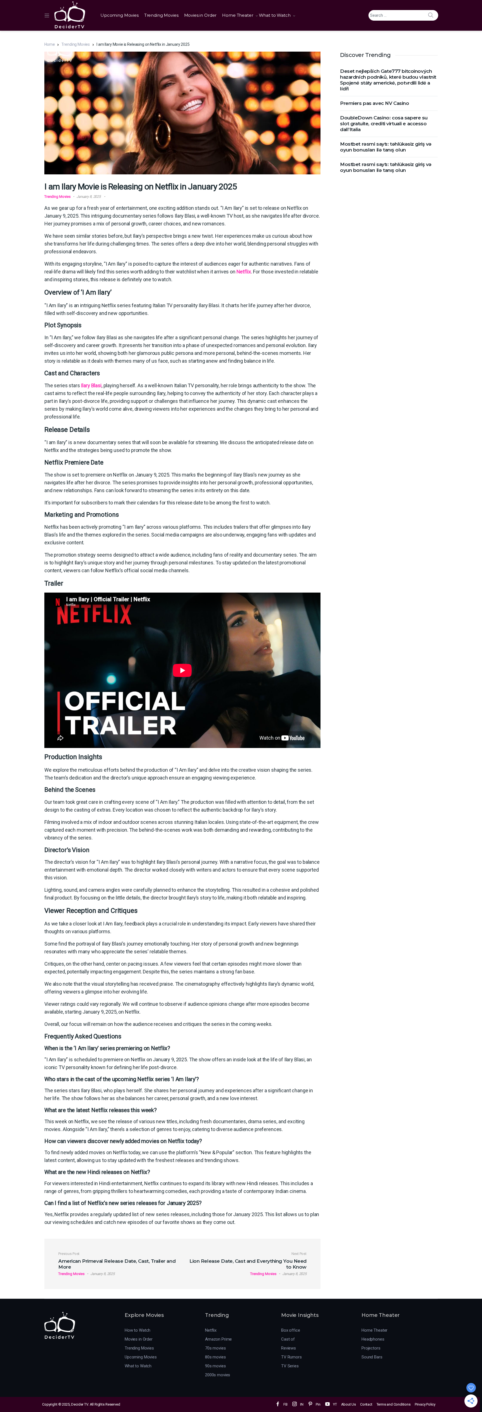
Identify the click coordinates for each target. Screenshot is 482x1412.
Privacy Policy (425, 1404)
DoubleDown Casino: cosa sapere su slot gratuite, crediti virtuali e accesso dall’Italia (384, 123)
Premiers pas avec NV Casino (374, 103)
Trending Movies (161, 15)
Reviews (288, 1348)
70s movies (215, 1348)
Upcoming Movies (119, 15)
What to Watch (275, 15)
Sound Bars (372, 1357)
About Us (348, 1404)
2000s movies (217, 1374)
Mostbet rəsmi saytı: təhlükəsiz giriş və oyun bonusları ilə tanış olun (386, 147)
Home (49, 44)
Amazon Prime (218, 1339)
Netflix (244, 272)
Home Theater (237, 15)
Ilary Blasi (91, 385)
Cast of (288, 1339)
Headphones (373, 1339)
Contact (366, 1404)
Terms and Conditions (394, 1404)
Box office (290, 1330)
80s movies (215, 1357)
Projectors (371, 1348)
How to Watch (137, 1330)
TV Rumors (291, 1357)
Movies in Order (200, 15)
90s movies (215, 1365)
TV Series (290, 1365)
